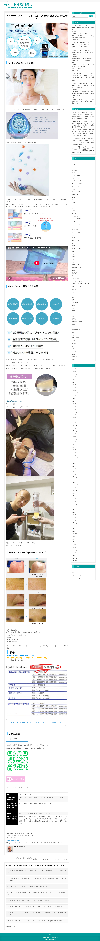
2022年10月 (75, 490)
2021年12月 (75, 517)
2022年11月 (75, 487)
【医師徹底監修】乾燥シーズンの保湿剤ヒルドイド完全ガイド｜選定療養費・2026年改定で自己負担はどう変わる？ (83, 85)
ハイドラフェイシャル (34, 12)
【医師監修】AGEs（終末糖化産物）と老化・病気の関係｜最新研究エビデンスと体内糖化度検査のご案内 (83, 67)
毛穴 (35, 843)
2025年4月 (75, 409)
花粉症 (73, 340)
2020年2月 (75, 552)
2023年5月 (75, 471)
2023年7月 (75, 466)
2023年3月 (75, 477)
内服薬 (73, 256)
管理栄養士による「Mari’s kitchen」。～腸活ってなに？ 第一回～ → (51, 860)
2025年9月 (75, 395)
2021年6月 (75, 528)
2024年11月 (75, 422)
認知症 (73, 346)
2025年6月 (75, 403)
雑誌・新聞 (75, 351)
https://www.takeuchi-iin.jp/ (13, 840)
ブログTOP (7, 1)
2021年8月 (75, 523)
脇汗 (73, 332)
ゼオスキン (75, 210)
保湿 (73, 251)
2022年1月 (75, 515)
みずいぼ (74, 170)
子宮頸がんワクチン (77, 267)
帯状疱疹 (74, 273)
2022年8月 (75, 496)
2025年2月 (75, 414)
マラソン (74, 237)
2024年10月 (75, 425)
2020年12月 (75, 533)
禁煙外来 (74, 319)
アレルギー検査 (76, 175)
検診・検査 (75, 292)
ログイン (74, 570)
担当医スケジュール (77, 281)
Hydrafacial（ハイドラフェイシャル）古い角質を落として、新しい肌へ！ (37, 17)
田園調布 (53, 843)
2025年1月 (75, 417)
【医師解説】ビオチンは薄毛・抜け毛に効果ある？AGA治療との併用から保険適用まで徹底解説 (83, 52)
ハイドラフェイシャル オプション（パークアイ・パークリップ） (37, 722)
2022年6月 (75, 501)
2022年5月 (75, 504)
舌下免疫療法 (75, 338)
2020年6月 (75, 542)
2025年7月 (75, 401)
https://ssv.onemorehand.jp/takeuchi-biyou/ (17, 741)
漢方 (73, 300)
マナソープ (75, 235)
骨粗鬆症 (74, 357)
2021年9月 (75, 520)
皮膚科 (73, 311)
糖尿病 (73, 324)
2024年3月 (75, 444)
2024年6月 (75, 436)
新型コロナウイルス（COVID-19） (81, 283)
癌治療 (73, 308)
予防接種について (76, 246)
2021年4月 (75, 531)
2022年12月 (75, 485)
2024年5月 (75, 439)
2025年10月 (75, 393)
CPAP (73, 164)
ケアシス (74, 202)
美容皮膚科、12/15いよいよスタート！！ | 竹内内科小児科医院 (31, 900)
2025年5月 (75, 406)
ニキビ (73, 221)
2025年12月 (75, 390)
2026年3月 (75, 382)
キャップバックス (76, 194)
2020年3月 (75, 550)
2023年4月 (75, 474)
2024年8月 (75, 431)
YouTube (74, 167)
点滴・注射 (75, 302)
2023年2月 (75, 479)
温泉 (73, 297)
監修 (73, 313)
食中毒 (73, 354)
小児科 (73, 270)
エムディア (75, 189)
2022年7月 (75, 498)
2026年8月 (75, 368)
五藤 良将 (30, 21)
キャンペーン (75, 197)
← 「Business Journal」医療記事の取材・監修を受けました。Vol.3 (22, 858)
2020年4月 (75, 547)
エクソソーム (75, 186)
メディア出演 (75, 240)
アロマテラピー (76, 178)
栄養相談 (74, 289)
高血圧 (73, 359)
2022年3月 (75, 509)
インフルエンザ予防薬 (78, 183)
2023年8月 (75, 463)
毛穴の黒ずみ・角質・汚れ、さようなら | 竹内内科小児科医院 (31, 886)
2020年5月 (75, 544)
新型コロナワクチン (77, 286)
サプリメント (75, 208)
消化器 (73, 294)
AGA (73, 162)
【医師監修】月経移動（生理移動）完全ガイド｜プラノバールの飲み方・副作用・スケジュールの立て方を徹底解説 (83, 44)
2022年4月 (75, 506)
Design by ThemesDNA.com (50, 939)
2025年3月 (75, 412)
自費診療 (43, 12)
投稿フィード (75, 572)
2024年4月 (75, 441)
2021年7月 (75, 525)
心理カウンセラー (76, 278)
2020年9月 (75, 536)
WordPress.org (76, 578)
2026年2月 (75, 385)
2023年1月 (75, 482)
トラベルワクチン (76, 218)
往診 (73, 275)
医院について (75, 264)
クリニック (75, 199)
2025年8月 (75, 398)
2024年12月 (75, 420)
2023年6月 (75, 468)
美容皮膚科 (60, 843)
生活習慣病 (75, 305)
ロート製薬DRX (76, 243)
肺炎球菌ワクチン (76, 329)
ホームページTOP (16, 1)
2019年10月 (75, 561)
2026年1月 (75, 387)
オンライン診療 (76, 191)
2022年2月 (75, 512)
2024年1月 (75, 449)
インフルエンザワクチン (78, 181)
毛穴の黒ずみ (47, 843)
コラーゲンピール (76, 205)
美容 (40, 12)
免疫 (73, 254)
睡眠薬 (73, 316)
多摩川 (32, 843)
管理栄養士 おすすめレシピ (79, 321)
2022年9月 (75, 493)
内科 (73, 259)
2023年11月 (75, 455)
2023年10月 (75, 458)
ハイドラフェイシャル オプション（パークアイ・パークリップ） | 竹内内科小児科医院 (38, 906)
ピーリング (27, 843)
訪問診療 (74, 343)
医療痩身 (74, 262)
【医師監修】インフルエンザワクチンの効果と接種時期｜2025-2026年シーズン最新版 (83, 27)
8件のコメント (44, 21)
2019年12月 (75, 558)
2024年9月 (75, 428)
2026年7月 (75, 371)
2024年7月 (75, 433)
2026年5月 (75, 376)
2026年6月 (75, 374)
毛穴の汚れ (40, 843)
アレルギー (75, 172)
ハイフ (73, 227)
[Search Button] (50, 935)
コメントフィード (76, 575)
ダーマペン (75, 213)
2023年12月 (75, 452)
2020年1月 (75, 555)
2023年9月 (75, 460)
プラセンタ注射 (76, 232)
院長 (73, 348)
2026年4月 (75, 379)
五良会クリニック (76, 248)
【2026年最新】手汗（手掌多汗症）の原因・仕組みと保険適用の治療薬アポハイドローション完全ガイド (83, 93)
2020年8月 (75, 539)
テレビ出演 (75, 216)
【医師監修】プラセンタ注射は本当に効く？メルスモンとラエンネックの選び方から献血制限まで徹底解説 (83, 36)
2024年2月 (75, 447)
